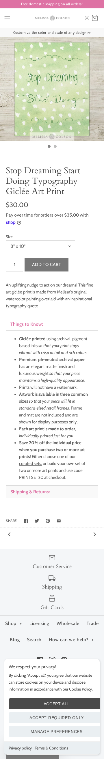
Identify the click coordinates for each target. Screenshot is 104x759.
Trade (93, 623)
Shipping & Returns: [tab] (30, 491)
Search (34, 639)
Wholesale (68, 623)
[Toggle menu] (7, 18)
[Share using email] (59, 521)
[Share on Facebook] (26, 521)
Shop (13, 623)
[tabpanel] (52, 408)
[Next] (94, 534)
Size (9, 236)
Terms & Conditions (51, 748)
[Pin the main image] (48, 521)
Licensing (39, 623)
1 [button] (49, 147)
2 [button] (55, 147)
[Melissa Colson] (52, 18)
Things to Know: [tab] (26, 324)
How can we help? (71, 639)
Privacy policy (20, 748)
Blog (15, 639)
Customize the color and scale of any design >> (52, 32)
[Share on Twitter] (37, 521)
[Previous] (9, 534)
